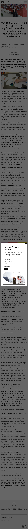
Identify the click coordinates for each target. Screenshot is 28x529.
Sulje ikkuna (21, 272)
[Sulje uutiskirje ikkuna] (26, 243)
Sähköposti (7, 259)
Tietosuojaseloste (8, 266)
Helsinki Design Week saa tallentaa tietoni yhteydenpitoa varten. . (12, 265)
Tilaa (6, 269)
